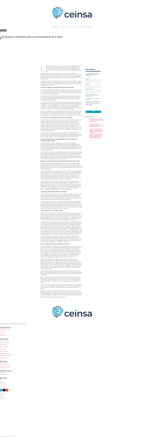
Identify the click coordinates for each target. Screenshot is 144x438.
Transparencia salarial (4, 340)
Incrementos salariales (4, 353)
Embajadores (3, 335)
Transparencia (55, 26)
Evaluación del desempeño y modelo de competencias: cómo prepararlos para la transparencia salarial (96, 136)
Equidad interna (3, 344)
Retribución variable (4, 351)
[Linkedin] (1, 390)
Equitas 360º (3, 333)
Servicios (71, 26)
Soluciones (64, 26)
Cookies (1, 395)
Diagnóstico (2, 331)
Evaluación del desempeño (5, 355)
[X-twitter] (4, 390)
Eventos (1, 381)
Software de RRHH (4, 362)
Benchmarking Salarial (4, 367)
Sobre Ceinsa (3, 372)
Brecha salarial (3, 349)
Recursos (89, 26)
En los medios (3, 374)
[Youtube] (7, 390)
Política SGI (2, 397)
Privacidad (2, 393)
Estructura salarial (4, 346)
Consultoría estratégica (5, 364)
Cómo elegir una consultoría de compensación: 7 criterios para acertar (96, 120)
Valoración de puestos (5, 342)
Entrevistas (2, 383)
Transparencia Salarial (4, 328)
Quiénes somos (80, 26)
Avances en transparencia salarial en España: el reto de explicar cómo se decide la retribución (96, 130)
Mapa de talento (3, 357)
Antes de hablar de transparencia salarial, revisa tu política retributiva (96, 125)
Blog (1, 379)
